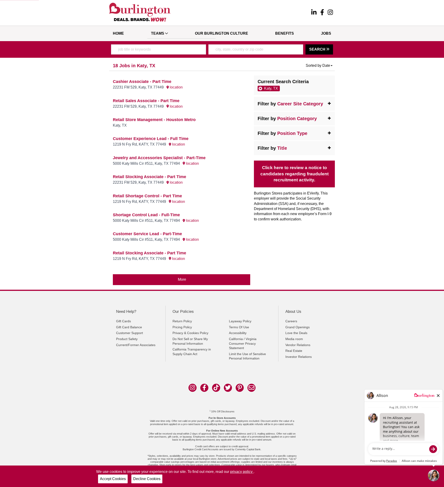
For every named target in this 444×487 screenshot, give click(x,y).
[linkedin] (314, 13)
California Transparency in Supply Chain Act (192, 351)
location (176, 87)
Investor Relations (298, 357)
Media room (294, 339)
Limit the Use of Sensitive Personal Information (247, 356)
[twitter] (228, 388)
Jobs (326, 33)
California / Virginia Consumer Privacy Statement (242, 343)
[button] (319, 65)
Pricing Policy (182, 327)
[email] (251, 388)
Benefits (284, 33)
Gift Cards (123, 321)
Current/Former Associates (135, 345)
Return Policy (182, 321)
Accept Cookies (113, 479)
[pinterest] (240, 388)
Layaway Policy (240, 321)
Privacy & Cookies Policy (190, 333)
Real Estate (293, 351)
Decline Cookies (146, 479)
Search (317, 49)
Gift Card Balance (129, 327)
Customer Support (129, 333)
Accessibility (238, 333)
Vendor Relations (297, 345)
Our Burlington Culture (221, 33)
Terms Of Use (239, 327)
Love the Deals (296, 333)
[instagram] (330, 13)
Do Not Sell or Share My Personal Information (190, 341)
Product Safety (127, 339)
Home (118, 33)
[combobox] (158, 49)
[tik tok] (216, 388)
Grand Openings (297, 327)
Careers (291, 321)
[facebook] (322, 13)
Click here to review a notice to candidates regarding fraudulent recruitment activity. (294, 174)
